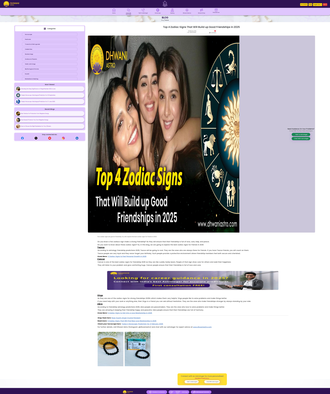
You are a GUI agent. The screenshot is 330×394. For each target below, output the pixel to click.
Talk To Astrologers (192, 381)
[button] (304, 5)
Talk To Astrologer (301, 134)
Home (167, 20)
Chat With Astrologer (301, 139)
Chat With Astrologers (212, 381)
